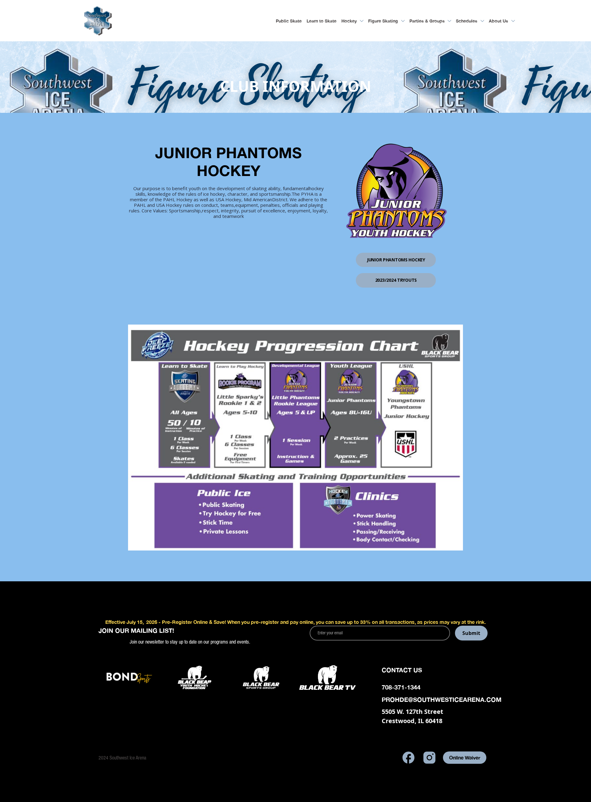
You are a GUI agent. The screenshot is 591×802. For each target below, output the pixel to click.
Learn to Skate (321, 20)
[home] (98, 20)
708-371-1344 (401, 687)
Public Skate (289, 20)
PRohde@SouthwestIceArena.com (441, 699)
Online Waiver (464, 757)
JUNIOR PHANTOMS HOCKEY (396, 260)
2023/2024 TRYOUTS (396, 280)
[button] (352, 21)
